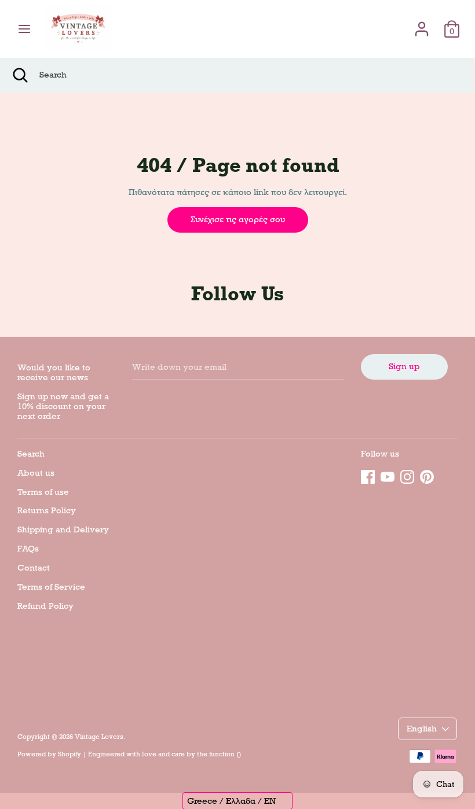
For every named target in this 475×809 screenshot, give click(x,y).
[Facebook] (368, 475)
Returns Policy (46, 510)
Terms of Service (51, 587)
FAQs (28, 548)
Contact (33, 567)
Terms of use (43, 492)
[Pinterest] (427, 475)
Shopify (69, 754)
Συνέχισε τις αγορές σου (238, 219)
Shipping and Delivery (63, 529)
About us (35, 473)
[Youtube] (387, 475)
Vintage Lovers (99, 737)
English (422, 728)
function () (225, 754)
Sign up (404, 366)
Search (31, 453)
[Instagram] (407, 475)
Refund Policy (45, 606)
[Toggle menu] (24, 29)
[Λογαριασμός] (421, 24)
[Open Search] (20, 75)
